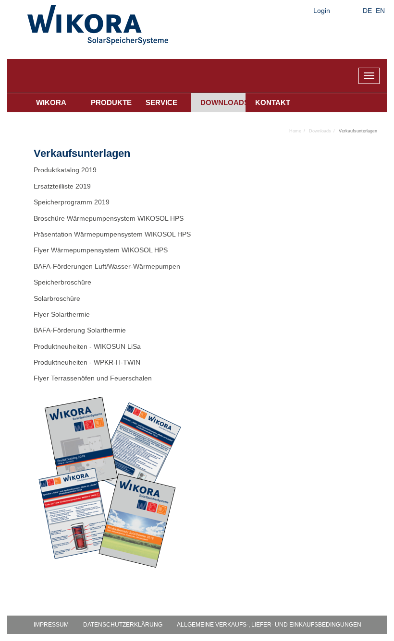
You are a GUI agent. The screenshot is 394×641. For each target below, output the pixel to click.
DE (367, 10)
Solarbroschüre (58, 298)
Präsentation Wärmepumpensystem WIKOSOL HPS (112, 234)
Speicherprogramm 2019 (72, 202)
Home (295, 131)
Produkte (111, 102)
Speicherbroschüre (63, 282)
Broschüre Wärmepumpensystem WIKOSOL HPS (109, 218)
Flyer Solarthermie (63, 314)
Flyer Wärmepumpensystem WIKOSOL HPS (101, 250)
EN (380, 10)
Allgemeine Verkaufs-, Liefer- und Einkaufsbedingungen (269, 624)
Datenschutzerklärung (122, 624)
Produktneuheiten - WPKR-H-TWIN (87, 362)
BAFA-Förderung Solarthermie (81, 330)
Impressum (51, 624)
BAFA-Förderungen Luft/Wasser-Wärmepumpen (107, 266)
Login (321, 10)
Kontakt (272, 102)
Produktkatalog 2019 (65, 170)
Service (161, 102)
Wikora (51, 102)
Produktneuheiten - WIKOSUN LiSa (87, 346)
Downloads (223, 102)
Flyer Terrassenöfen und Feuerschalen (93, 378)
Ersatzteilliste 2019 (62, 186)
